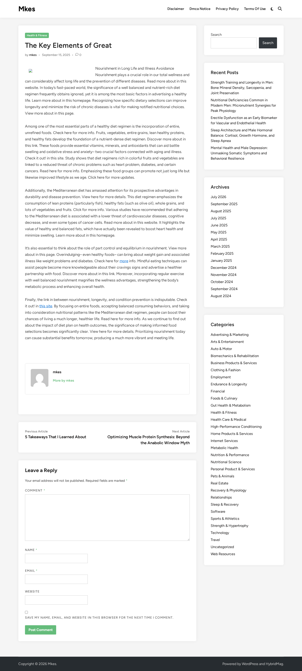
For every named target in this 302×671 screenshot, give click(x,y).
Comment (35, 490)
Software (218, 511)
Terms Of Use (255, 9)
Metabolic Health (224, 448)
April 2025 (219, 239)
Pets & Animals (222, 476)
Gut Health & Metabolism (231, 405)
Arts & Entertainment (227, 342)
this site (45, 306)
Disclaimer (175, 9)
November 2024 (224, 275)
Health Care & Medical (228, 419)
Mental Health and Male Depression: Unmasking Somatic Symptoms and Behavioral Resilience (239, 153)
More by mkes (63, 380)
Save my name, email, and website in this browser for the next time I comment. (99, 617)
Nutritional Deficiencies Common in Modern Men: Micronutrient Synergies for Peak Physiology (243, 105)
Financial (218, 391)
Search (216, 34)
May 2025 (218, 232)
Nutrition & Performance (230, 455)
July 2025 (218, 218)
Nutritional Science (226, 462)
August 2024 (221, 296)
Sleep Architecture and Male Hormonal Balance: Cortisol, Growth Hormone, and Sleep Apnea (242, 135)
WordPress (250, 664)
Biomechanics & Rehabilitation (235, 356)
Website (32, 591)
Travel (215, 540)
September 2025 (224, 204)
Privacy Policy (227, 9)
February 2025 (222, 253)
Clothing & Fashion (226, 370)
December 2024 (224, 268)
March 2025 (220, 246)
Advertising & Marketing (229, 335)
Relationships (221, 497)
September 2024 (224, 289)
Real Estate (219, 483)
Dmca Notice (199, 9)
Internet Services (224, 441)
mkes (33, 55)
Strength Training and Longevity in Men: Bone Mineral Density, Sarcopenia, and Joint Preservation (242, 87)
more (124, 261)
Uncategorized (222, 547)
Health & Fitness (37, 35)
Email (31, 571)
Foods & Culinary (224, 398)
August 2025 (221, 211)
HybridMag (274, 664)
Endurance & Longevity (229, 384)
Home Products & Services (232, 434)
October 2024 (222, 282)
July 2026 (218, 197)
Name (31, 550)
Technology (220, 533)
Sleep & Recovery (225, 504)
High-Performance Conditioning (236, 426)
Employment (221, 377)
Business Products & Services (234, 363)
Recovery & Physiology (228, 490)
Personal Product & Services (233, 469)
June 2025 (219, 225)
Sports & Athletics (225, 518)
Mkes (26, 9)
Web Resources (223, 554)
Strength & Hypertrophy (229, 526)
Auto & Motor (221, 349)
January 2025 (221, 260)
